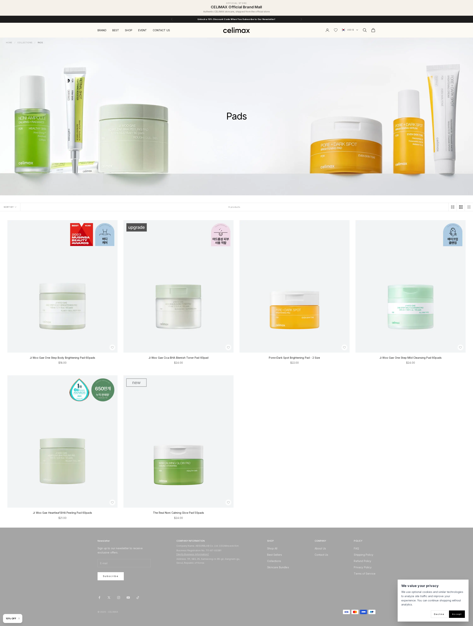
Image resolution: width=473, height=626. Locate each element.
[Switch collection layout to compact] (469, 207)
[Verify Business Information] (192, 554)
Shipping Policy (363, 554)
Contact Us (321, 554)
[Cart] (373, 30)
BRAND (102, 30)
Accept (457, 614)
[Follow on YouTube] (128, 597)
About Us (320, 548)
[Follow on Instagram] (118, 597)
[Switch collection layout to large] (453, 207)
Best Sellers (274, 554)
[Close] (19, 618)
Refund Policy (362, 561)
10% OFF (11, 618)
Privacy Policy (362, 567)
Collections (24, 42)
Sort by (8, 207)
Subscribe (110, 576)
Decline (439, 614)
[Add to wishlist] (112, 347)
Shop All (272, 548)
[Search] (365, 30)
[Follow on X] (109, 597)
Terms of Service (364, 573)
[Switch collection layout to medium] (461, 207)
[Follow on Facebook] (99, 597)
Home (9, 42)
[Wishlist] (336, 30)
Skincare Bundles (278, 567)
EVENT (142, 30)
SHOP (128, 30)
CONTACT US (161, 30)
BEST (115, 30)
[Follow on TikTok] (138, 597)
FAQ (356, 548)
